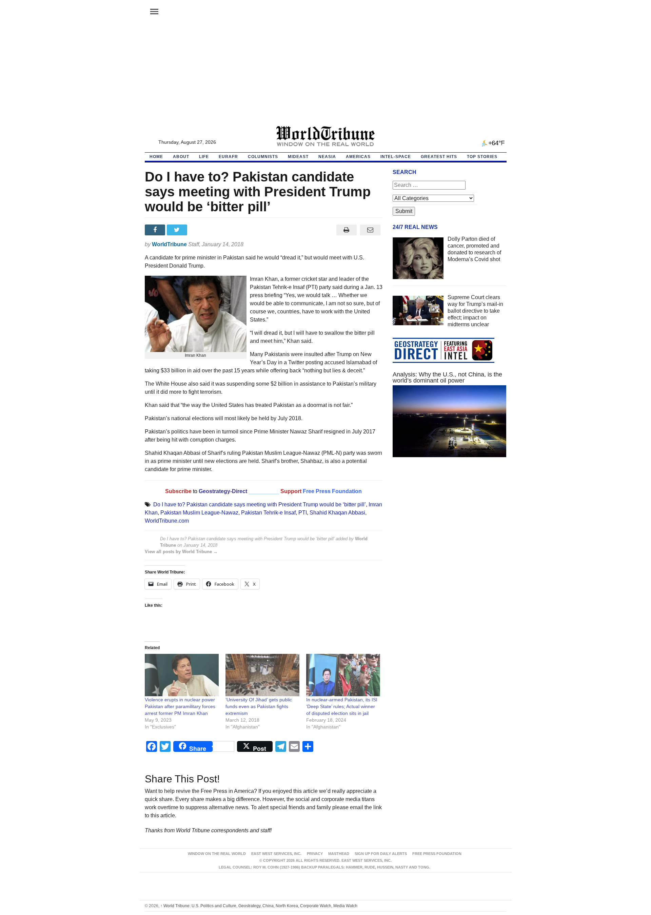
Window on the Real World (217, 854)
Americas (358, 156)
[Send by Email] (370, 230)
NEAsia (327, 156)
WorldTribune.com (167, 521)
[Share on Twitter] (178, 230)
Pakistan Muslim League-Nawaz (199, 512)
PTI (302, 512)
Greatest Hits (439, 156)
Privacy (315, 854)
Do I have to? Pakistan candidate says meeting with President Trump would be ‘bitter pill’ (259, 504)
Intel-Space (395, 156)
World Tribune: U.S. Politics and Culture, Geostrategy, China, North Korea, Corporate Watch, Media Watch (258, 905)
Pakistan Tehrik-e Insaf (268, 512)
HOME (156, 156)
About (181, 156)
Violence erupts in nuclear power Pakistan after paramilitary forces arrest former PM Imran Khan (180, 706)
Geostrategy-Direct (222, 491)
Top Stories (482, 156)
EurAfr (228, 156)
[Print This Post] (346, 230)
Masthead (338, 854)
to (195, 491)
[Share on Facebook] (156, 230)
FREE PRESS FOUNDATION (436, 854)
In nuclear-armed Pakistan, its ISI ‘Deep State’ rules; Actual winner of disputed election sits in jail (341, 706)
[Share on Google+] (200, 230)
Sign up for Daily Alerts (381, 854)
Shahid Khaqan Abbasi (337, 512)
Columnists (263, 156)
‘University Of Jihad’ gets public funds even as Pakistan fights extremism (258, 706)
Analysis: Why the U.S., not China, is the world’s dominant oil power (447, 377)
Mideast (298, 156)
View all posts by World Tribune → (181, 551)
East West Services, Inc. (276, 854)
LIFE (204, 156)
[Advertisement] (325, 74)
